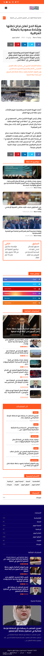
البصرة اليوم (34, 460)
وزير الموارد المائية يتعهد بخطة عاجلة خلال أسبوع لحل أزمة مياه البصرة (24, 73)
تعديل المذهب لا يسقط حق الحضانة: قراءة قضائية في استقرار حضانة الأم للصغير (22, 629)
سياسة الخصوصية (7, 654)
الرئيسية (29, 652)
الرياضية (10, 481)
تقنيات (16, 484)
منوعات (36, 412)
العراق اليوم (25, 484)
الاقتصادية (36, 481)
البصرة (36, 424)
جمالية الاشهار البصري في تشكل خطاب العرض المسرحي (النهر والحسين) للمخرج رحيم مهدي (25, 67)
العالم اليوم (13, 18)
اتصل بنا (5, 652)
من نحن (22, 652)
